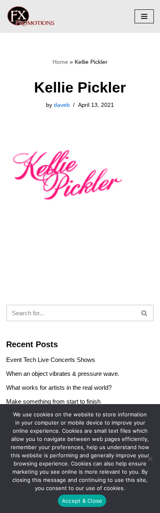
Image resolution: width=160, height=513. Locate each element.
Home (60, 62)
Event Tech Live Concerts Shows (50, 359)
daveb (62, 105)
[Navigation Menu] (144, 16)
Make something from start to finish (53, 401)
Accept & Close (82, 500)
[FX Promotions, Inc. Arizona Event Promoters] (30, 16)
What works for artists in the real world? (59, 387)
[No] (150, 458)
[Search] (144, 313)
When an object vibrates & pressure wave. (62, 373)
